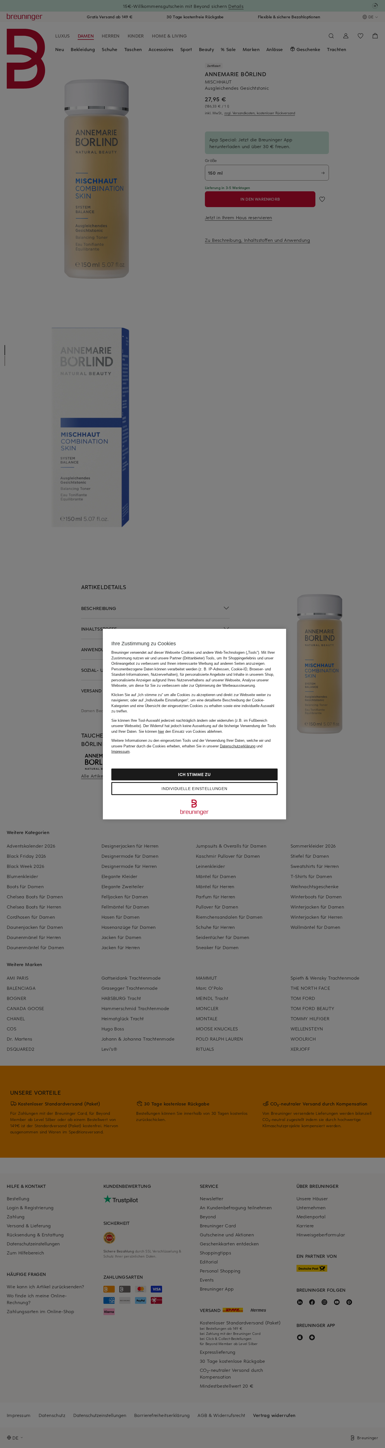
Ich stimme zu (194, 774)
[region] (194, 724)
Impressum (120, 751)
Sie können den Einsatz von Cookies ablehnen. (181, 731)
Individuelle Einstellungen (194, 788)
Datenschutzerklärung (237, 746)
